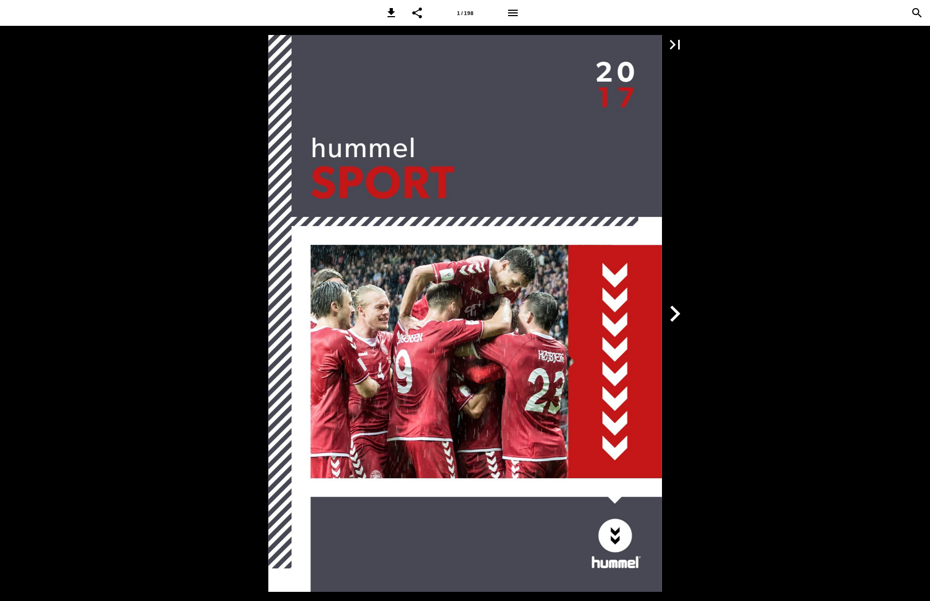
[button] (391, 13)
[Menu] (513, 13)
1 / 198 (465, 13)
